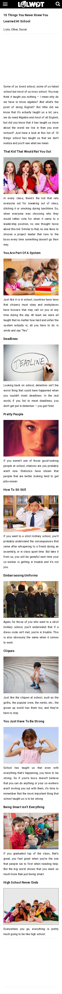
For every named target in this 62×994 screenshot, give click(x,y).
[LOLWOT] (31, 3)
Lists (6, 29)
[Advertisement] (31, 57)
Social (23, 29)
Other (14, 29)
